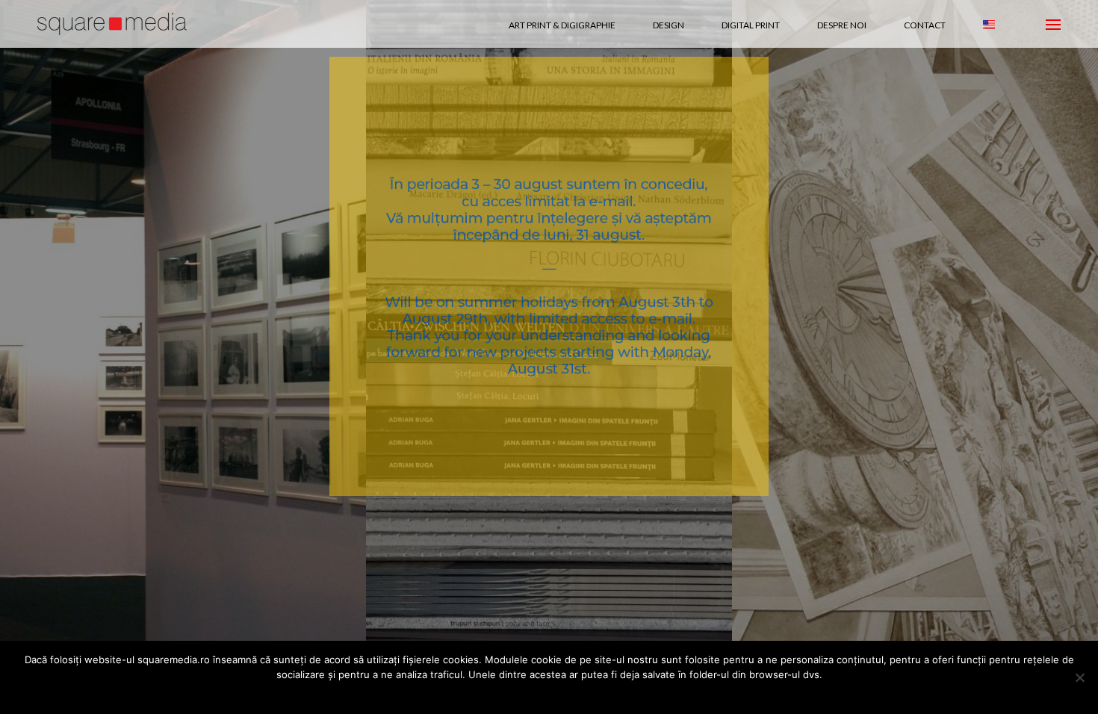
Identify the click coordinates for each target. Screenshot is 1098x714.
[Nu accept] (1079, 677)
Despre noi (841, 25)
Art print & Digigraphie (562, 25)
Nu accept (533, 695)
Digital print (751, 25)
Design (668, 25)
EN (989, 25)
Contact (925, 25)
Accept (476, 695)
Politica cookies (609, 695)
